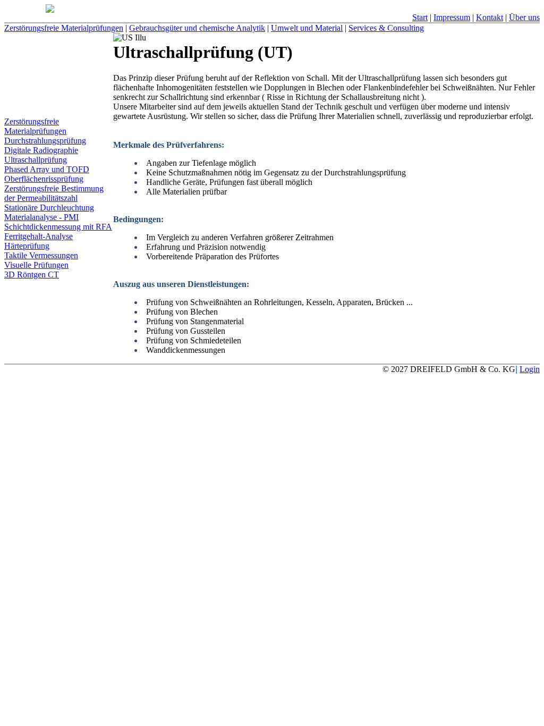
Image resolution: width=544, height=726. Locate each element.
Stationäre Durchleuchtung (49, 207)
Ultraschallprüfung (35, 159)
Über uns (524, 17)
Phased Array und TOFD (46, 169)
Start (420, 17)
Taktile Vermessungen (41, 255)
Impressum (452, 17)
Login (530, 369)
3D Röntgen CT (31, 274)
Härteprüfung (26, 245)
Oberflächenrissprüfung (43, 178)
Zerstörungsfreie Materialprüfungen (35, 126)
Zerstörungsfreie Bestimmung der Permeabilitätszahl (54, 193)
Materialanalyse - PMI (41, 217)
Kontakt (489, 17)
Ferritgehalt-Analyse (38, 236)
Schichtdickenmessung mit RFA (58, 226)
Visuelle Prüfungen (36, 264)
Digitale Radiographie (41, 150)
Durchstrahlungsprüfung (45, 140)
